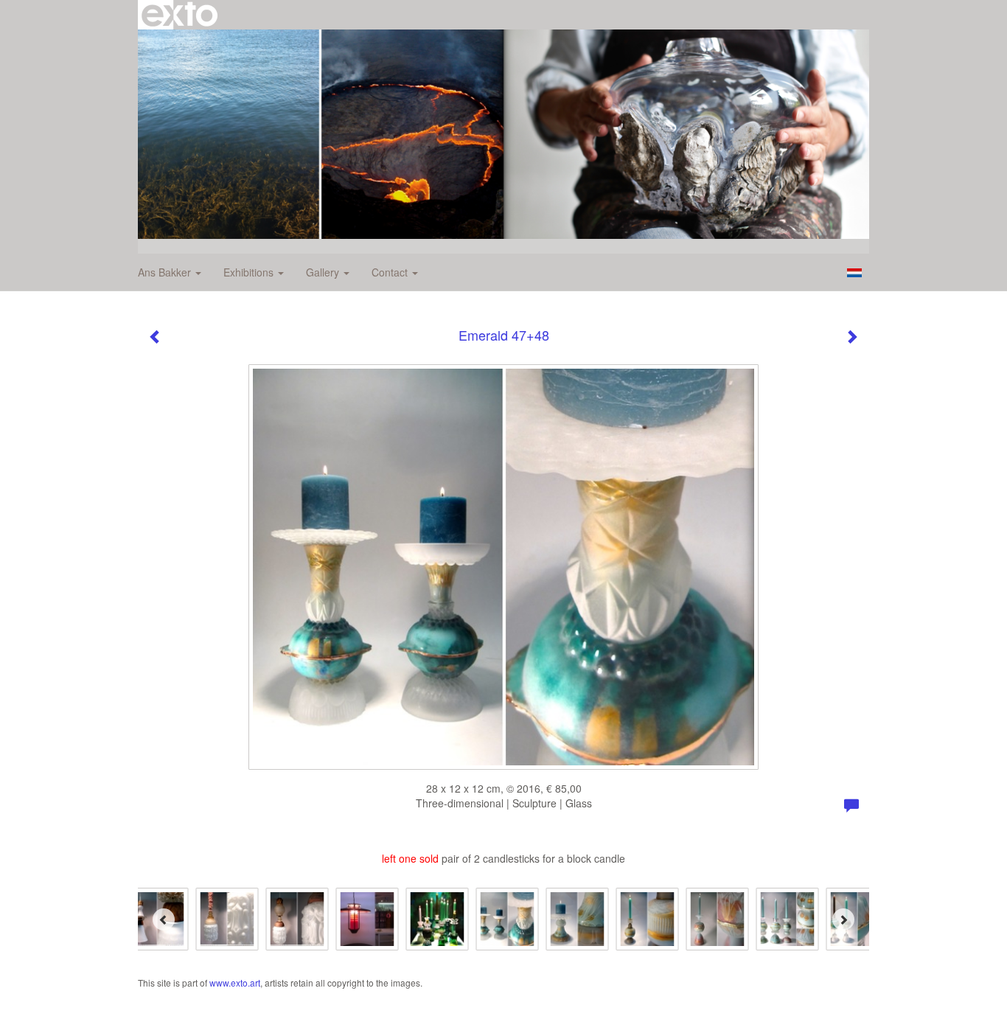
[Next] (843, 919)
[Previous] (164, 919)
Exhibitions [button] (249, 272)
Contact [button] (391, 272)
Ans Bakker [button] (166, 272)
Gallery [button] (324, 272)
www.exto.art (234, 982)
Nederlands (854, 272)
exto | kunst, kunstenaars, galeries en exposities (179, 14)
